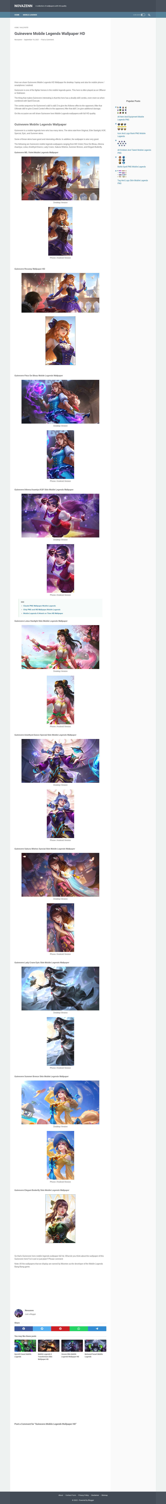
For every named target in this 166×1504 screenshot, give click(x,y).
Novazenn (23, 6)
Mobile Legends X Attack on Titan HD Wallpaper (43, 613)
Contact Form (71, 1495)
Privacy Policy (83, 1495)
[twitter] (42, 1328)
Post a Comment (47, 40)
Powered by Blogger (86, 1500)
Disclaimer (95, 1495)
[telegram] (97, 1328)
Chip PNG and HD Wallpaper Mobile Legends (41, 610)
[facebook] (23, 1328)
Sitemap (104, 1495)
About (60, 1495)
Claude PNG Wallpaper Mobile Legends (39, 606)
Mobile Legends (30, 15)
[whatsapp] (79, 1328)
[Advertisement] (60, 61)
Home (16, 15)
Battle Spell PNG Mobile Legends (132, 167)
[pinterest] (60, 1328)
